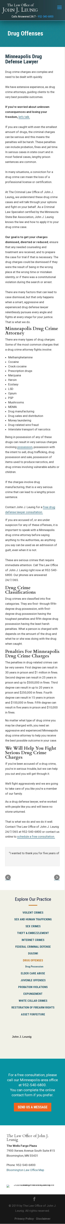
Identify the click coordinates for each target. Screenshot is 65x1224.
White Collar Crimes (33, 1000)
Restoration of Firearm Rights (32, 1007)
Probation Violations (33, 987)
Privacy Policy (24, 1218)
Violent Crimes (33, 912)
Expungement (32, 993)
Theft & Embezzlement (33, 933)
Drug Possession (34, 966)
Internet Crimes (33, 940)
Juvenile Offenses (33, 980)
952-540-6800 (45, 16)
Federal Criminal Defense (33, 946)
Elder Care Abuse (33, 973)
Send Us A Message (32, 1107)
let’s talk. (24, 117)
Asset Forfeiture (33, 1014)
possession (24, 447)
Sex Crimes (33, 926)
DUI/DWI (33, 953)
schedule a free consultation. (36, 836)
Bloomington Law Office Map (25, 1170)
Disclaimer (43, 1218)
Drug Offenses (33, 960)
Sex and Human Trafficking (33, 919)
